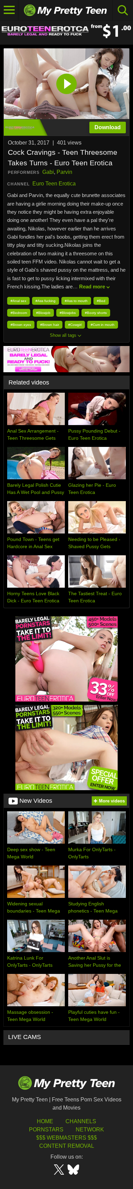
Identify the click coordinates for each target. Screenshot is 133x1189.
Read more (92, 286)
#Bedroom (19, 313)
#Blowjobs (68, 313)
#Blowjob (43, 313)
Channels (80, 1121)
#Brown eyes (21, 325)
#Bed (101, 301)
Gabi (48, 172)
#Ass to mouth (76, 301)
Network (90, 1129)
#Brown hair (49, 325)
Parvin (64, 172)
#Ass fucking (45, 301)
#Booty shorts (96, 313)
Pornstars (46, 1129)
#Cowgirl (75, 325)
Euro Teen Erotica (54, 183)
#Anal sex (18, 301)
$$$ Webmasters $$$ (66, 1138)
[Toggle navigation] (9, 10)
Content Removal (66, 1146)
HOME (45, 1121)
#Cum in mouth (103, 325)
